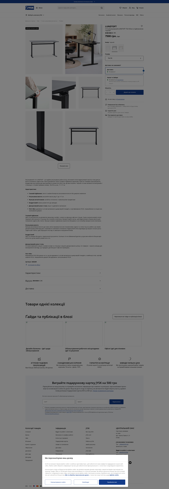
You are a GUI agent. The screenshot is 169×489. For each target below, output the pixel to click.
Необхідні (85, 482)
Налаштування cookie (58, 482)
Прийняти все (112, 482)
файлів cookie (114, 475)
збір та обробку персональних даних (77, 475)
